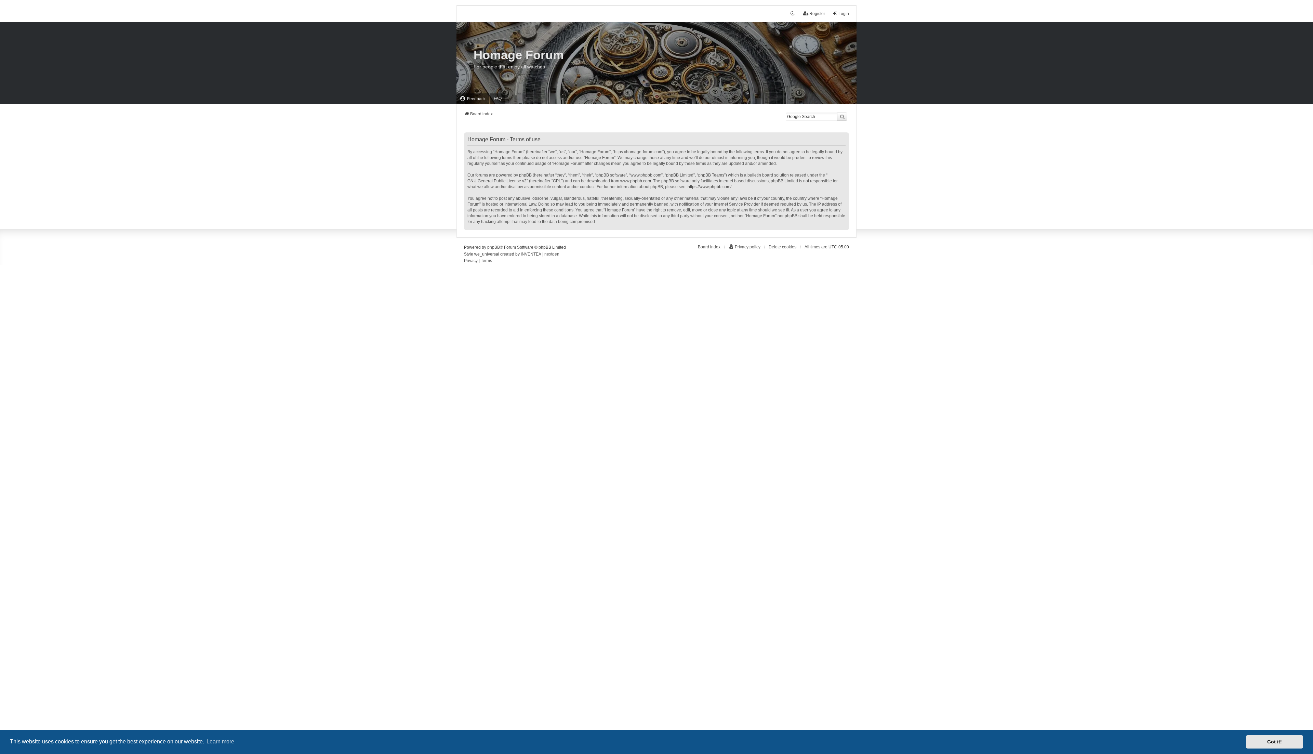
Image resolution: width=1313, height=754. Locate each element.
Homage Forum (519, 55)
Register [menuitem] (817, 13)
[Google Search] (842, 117)
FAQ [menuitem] (498, 98)
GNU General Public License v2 (497, 181)
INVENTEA (531, 254)
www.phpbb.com (635, 181)
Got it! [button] (1274, 741)
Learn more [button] (220, 741)
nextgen (551, 254)
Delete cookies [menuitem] (782, 247)
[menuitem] (472, 98)
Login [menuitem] (843, 13)
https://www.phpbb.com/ (709, 186)
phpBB (493, 247)
